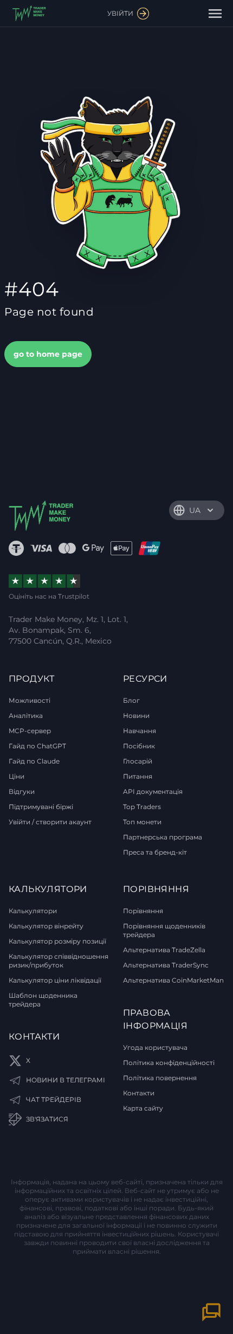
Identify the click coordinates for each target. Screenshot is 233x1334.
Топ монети (142, 822)
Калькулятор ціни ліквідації (55, 980)
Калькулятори (33, 911)
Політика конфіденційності (169, 1063)
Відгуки (22, 791)
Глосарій (137, 761)
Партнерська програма (162, 837)
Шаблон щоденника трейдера (43, 999)
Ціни (16, 776)
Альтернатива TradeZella (164, 950)
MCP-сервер (30, 731)
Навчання (139, 731)
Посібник (139, 746)
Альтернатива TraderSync (166, 965)
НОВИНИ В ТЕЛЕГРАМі (65, 1080)
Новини (136, 715)
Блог (131, 700)
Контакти (138, 1093)
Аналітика (26, 715)
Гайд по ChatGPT (37, 746)
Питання (137, 776)
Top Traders (142, 807)
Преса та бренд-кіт (155, 852)
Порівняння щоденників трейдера (164, 930)
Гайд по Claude (34, 761)
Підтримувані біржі (41, 807)
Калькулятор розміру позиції (57, 941)
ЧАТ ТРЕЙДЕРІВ (53, 1099)
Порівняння (143, 911)
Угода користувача (155, 1047)
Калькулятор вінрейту (46, 926)
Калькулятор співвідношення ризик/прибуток (58, 960)
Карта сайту (143, 1108)
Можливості (29, 700)
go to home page (48, 354)
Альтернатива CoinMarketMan (173, 980)
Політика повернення (160, 1078)
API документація (153, 791)
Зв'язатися (47, 1119)
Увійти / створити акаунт (50, 822)
